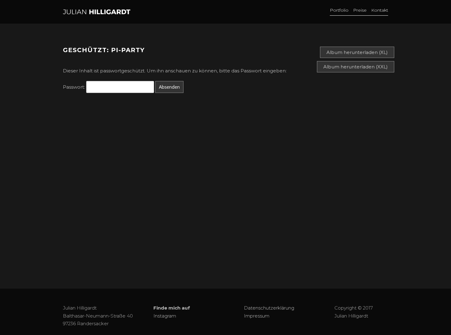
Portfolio (339, 10)
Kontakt (379, 10)
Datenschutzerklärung (269, 308)
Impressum (256, 316)
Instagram (164, 316)
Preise (360, 10)
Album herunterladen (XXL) (355, 67)
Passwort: (74, 87)
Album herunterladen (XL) (357, 52)
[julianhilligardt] (150, 11)
